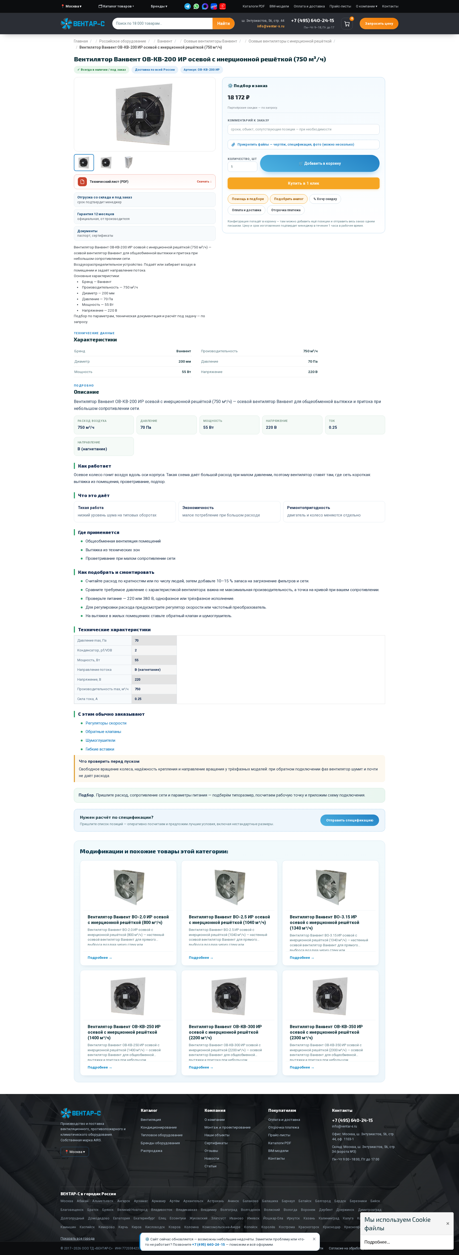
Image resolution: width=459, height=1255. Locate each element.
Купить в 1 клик (303, 183)
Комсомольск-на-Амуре (221, 1227)
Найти (223, 23)
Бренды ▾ (159, 6)
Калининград (329, 1218)
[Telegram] (187, 6)
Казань (309, 1218)
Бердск (340, 1201)
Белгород (323, 1201)
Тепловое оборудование (161, 1135)
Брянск (108, 1210)
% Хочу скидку (325, 199)
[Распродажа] (222, 6)
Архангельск (193, 1201)
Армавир (159, 1201)
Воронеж (308, 1210)
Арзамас (141, 1201)
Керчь (123, 1227)
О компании (215, 1119)
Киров (137, 1227)
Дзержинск (345, 1210)
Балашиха (270, 1201)
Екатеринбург (144, 1218)
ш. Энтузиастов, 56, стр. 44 (263, 21)
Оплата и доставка (309, 6)
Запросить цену (379, 23)
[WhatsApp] (196, 6)
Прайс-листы (340, 6)
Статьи (210, 1166)
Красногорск (309, 1227)
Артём (174, 1201)
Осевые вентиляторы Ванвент (210, 41)
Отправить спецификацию (349, 820)
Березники (358, 1201)
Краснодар (332, 1227)
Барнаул (288, 1201)
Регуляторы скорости (106, 723)
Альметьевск (102, 1201)
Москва (67, 1201)
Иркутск (293, 1218)
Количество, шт (242, 159)
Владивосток (161, 1210)
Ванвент (165, 41)
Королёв (268, 1227)
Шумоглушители (100, 740)
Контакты (390, 6)
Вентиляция (151, 1119)
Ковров (175, 1227)
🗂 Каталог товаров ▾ (116, 6)
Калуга (348, 1218)
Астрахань (215, 1201)
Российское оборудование (122, 41)
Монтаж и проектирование (227, 1127)
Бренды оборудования (160, 1143)
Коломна (191, 1227)
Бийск (375, 1201)
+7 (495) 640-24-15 (208, 1244)
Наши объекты (217, 1135)
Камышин (68, 1227)
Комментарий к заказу (248, 120)
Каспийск (87, 1227)
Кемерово (107, 1227)
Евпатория (121, 1218)
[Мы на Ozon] (214, 6)
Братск (93, 1210)
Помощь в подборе (248, 199)
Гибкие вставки (100, 749)
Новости (212, 1158)
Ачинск (233, 1201)
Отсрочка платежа (285, 210)
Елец (162, 1218)
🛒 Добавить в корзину (320, 163)
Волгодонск (250, 1210)
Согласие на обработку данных (353, 1248)
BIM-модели (279, 6)
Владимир (209, 1210)
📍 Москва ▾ (71, 6)
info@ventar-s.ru (270, 26)
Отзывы (211, 1150)
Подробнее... (377, 1242)
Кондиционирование (159, 1127)
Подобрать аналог (288, 199)
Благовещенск (72, 1210)
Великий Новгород (132, 1210)
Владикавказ (186, 1210)
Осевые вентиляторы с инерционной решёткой (290, 41)
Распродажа (151, 1150)
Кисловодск (155, 1227)
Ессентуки (178, 1218)
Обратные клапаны (103, 731)
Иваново (237, 1218)
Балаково (250, 1201)
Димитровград (369, 1210)
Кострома (287, 1227)
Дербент (326, 1210)
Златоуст (218, 1218)
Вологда (290, 1210)
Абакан (82, 1201)
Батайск (305, 1201)
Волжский (272, 1210)
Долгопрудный (72, 1218)
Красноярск (353, 1227)
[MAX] (205, 6)
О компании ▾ (366, 6)
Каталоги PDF (254, 6)
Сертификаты (216, 1143)
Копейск (251, 1227)
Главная (81, 41)
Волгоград (228, 1210)
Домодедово (98, 1218)
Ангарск (123, 1201)
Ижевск (253, 1218)
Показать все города (78, 1238)
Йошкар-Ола (273, 1218)
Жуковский (198, 1218)
